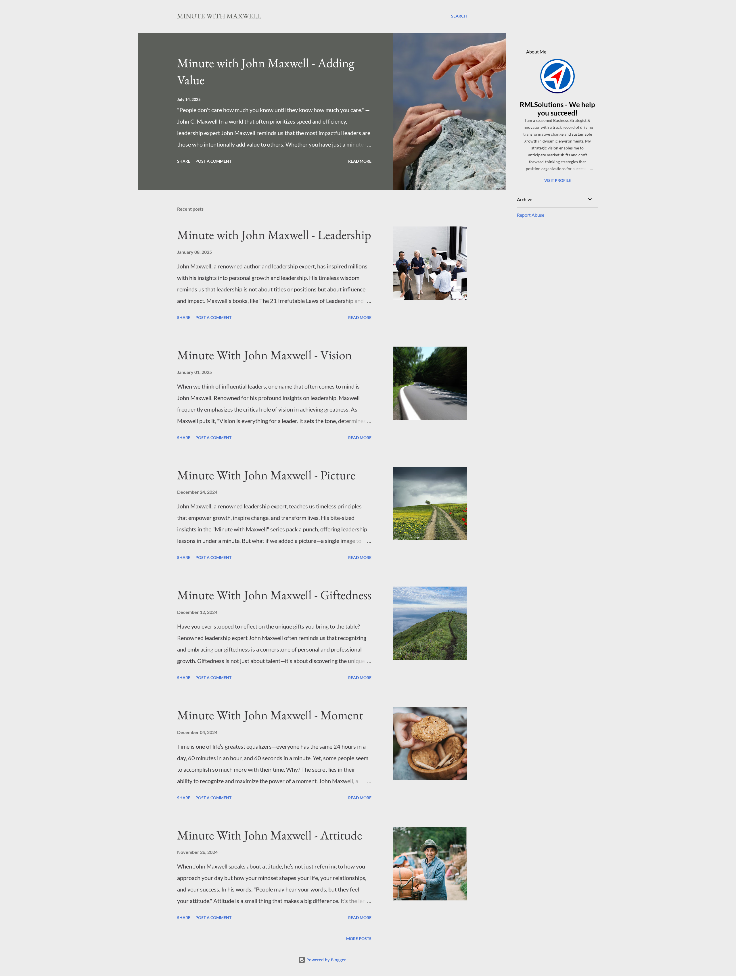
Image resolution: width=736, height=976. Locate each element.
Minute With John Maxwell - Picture (266, 475)
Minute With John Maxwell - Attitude (269, 835)
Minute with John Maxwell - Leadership (274, 234)
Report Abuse (530, 215)
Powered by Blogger (325, 959)
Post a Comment (213, 161)
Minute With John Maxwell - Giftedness (274, 595)
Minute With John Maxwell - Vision (264, 355)
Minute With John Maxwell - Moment (270, 715)
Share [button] (183, 161)
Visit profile (557, 180)
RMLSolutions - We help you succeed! (557, 108)
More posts (358, 938)
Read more (359, 161)
